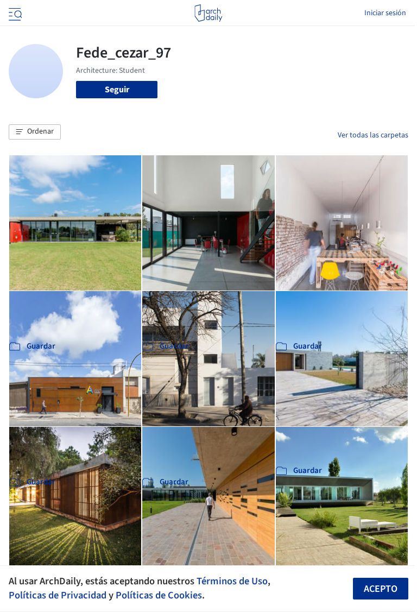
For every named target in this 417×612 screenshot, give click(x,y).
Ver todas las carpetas (373, 135)
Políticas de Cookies (159, 595)
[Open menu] (14, 13)
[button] (35, 132)
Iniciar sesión (385, 13)
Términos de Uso (232, 581)
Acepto (380, 589)
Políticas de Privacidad (57, 595)
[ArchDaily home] (208, 13)
